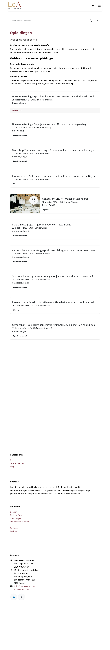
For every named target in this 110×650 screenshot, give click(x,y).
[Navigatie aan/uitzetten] (99, 5)
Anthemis (14, 528)
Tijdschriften (16, 515)
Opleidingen (15, 518)
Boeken (13, 511)
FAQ (12, 466)
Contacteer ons (17, 463)
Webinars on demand (19, 521)
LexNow (13, 531)
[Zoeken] (91, 20)
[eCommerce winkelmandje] (93, 5)
